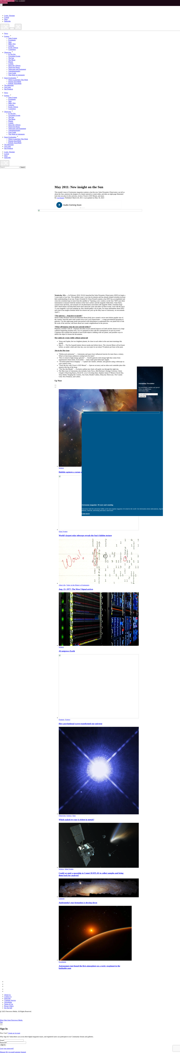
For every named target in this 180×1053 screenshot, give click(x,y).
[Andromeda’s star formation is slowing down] (99, 897)
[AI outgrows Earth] (99, 645)
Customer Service (10, 1000)
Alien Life (62, 585)
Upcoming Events (14, 56)
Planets (10, 62)
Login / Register (9, 15)
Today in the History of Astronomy (77, 585)
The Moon (11, 60)
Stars (10, 42)
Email (2, 1040)
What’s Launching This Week (18, 80)
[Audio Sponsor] (103, 205)
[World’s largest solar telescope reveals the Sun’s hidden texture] (99, 530)
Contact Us (8, 997)
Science (6, 36)
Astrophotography (14, 71)
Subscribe (7, 21)
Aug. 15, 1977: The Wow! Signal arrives (76, 589)
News (6, 33)
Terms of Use (8, 1004)
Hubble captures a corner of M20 (73, 472)
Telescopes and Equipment (17, 69)
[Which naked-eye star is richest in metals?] (99, 814)
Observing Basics (14, 67)
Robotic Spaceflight (14, 83)
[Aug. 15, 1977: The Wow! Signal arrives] (99, 583)
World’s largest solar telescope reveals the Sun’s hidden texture (85, 535)
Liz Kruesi (60, 198)
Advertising (8, 1002)
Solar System (12, 38)
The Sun (11, 58)
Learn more (4, 3)
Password (3, 1042)
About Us (7, 995)
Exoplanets (12, 40)
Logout (6, 17)
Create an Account (14, 1033)
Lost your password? (7, 1048)
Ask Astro (7, 87)
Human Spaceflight (14, 82)
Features (61, 719)
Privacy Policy (9, 1006)
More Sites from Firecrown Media (11, 1020)
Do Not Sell (8, 1008)
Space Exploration (10, 78)
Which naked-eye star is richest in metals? (76, 820)
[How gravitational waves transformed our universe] (99, 718)
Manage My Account (7, 1052)
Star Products (8, 89)
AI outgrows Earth (67, 651)
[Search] (4, 27)
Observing (7, 52)
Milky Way (12, 44)
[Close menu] (18, 27)
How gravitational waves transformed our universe (80, 724)
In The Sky (12, 54)
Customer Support (20, 1052)
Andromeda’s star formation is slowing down (78, 903)
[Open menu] (12, 28)
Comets (10, 64)
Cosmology (12, 49)
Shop (6, 19)
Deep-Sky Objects (14, 65)
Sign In (3, 1045)
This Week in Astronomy (16, 75)
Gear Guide (12, 73)
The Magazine (9, 85)
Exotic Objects (13, 48)
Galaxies (11, 46)
